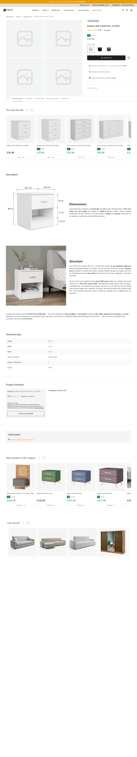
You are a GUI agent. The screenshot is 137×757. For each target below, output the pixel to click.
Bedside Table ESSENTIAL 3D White (48, 145)
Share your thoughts (26, 413)
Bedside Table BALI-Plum (104, 493)
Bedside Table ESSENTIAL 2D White (18, 145)
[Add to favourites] (128, 57)
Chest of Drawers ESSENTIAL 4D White (79, 145)
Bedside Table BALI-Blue (74, 493)
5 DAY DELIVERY (83, 10)
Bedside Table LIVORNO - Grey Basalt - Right (20, 493)
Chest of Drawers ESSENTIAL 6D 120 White (110, 145)
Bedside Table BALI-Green (44, 493)
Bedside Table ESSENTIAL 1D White (22, 439)
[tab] (17, 98)
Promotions (97, 10)
